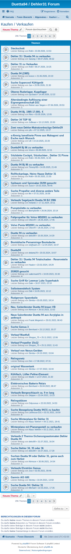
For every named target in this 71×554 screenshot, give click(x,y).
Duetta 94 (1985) (20, 73)
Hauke (32, 265)
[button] (54, 36)
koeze (31, 76)
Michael (32, 488)
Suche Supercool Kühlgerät (27, 82)
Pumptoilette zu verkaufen (26, 208)
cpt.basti (33, 94)
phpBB (26, 544)
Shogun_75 (34, 337)
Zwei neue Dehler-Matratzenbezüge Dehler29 (37, 127)
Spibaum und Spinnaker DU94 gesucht (33, 183)
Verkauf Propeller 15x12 (24, 342)
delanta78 (33, 253)
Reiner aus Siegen (37, 105)
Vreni (31, 150)
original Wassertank (22, 366)
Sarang (32, 59)
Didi (30, 291)
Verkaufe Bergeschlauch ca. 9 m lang (32, 392)
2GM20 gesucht (20, 271)
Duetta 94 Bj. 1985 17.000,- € (27, 111)
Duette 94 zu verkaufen (24, 233)
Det (30, 361)
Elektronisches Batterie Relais (28, 383)
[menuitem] (10, 11)
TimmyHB (33, 167)
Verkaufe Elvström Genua (26, 468)
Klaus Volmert (35, 421)
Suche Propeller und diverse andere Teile (35, 191)
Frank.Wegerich (36, 320)
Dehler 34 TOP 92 (21, 119)
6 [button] (50, 36)
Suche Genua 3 (20, 327)
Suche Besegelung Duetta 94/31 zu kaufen (35, 409)
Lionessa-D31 (35, 412)
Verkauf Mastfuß (20, 334)
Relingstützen (19, 400)
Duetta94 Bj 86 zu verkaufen (27, 147)
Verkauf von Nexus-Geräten (26, 350)
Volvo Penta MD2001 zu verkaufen (30, 225)
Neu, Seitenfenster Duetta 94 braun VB (33, 307)
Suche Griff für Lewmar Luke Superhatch (35, 280)
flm (30, 193)
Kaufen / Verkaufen (17, 24)
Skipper (32, 395)
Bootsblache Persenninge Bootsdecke (33, 242)
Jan (30, 85)
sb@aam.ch (34, 245)
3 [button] (37, 36)
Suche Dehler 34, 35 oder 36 (27, 448)
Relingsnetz (18, 358)
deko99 (32, 236)
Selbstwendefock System (25, 288)
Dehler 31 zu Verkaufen (24, 64)
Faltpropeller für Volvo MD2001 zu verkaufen (37, 217)
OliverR (32, 220)
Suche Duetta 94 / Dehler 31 (27, 485)
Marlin (31, 377)
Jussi (31, 185)
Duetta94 (16, 250)
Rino (31, 114)
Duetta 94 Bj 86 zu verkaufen (27, 164)
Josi (31, 471)
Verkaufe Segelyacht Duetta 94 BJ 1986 (33, 200)
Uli (30, 141)
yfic (30, 130)
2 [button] (33, 36)
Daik (31, 283)
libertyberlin (34, 210)
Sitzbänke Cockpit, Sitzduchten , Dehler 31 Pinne (39, 155)
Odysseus (33, 403)
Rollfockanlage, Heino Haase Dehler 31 (33, 173)
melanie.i (33, 203)
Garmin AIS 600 (20, 477)
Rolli (31, 51)
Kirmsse (32, 309)
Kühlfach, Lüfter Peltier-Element (29, 374)
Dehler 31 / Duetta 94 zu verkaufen (31, 56)
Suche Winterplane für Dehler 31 (30, 419)
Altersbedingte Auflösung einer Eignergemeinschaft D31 (29, 101)
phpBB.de (48, 547)
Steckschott (17, 48)
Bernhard (33, 329)
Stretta (32, 300)
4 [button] (41, 36)
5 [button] (45, 36)
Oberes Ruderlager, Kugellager (29, 91)
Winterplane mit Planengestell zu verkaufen (36, 427)
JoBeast (32, 122)
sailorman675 (35, 274)
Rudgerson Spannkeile (24, 297)
